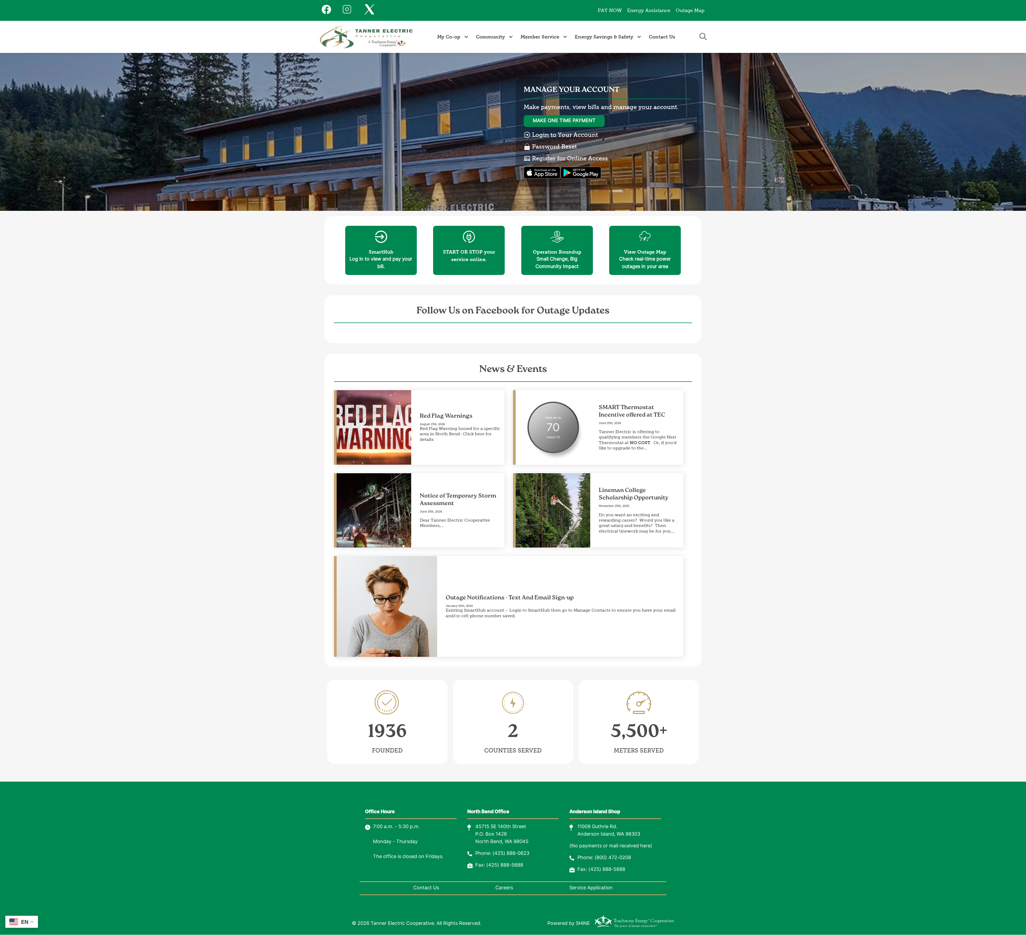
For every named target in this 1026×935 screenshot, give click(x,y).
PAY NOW (610, 10)
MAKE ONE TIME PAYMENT (564, 120)
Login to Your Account (564, 134)
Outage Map (690, 10)
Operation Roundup (557, 243)
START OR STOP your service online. (469, 246)
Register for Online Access (569, 158)
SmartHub (381, 243)
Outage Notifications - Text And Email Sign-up (510, 598)
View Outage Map (645, 243)
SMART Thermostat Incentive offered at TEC (632, 411)
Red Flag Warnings (446, 416)
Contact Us (426, 888)
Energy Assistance (648, 10)
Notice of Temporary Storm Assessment (458, 500)
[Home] (366, 37)
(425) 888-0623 (510, 853)
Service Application (591, 888)
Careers (504, 888)
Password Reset (553, 146)
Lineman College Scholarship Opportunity (634, 494)
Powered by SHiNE (568, 923)
